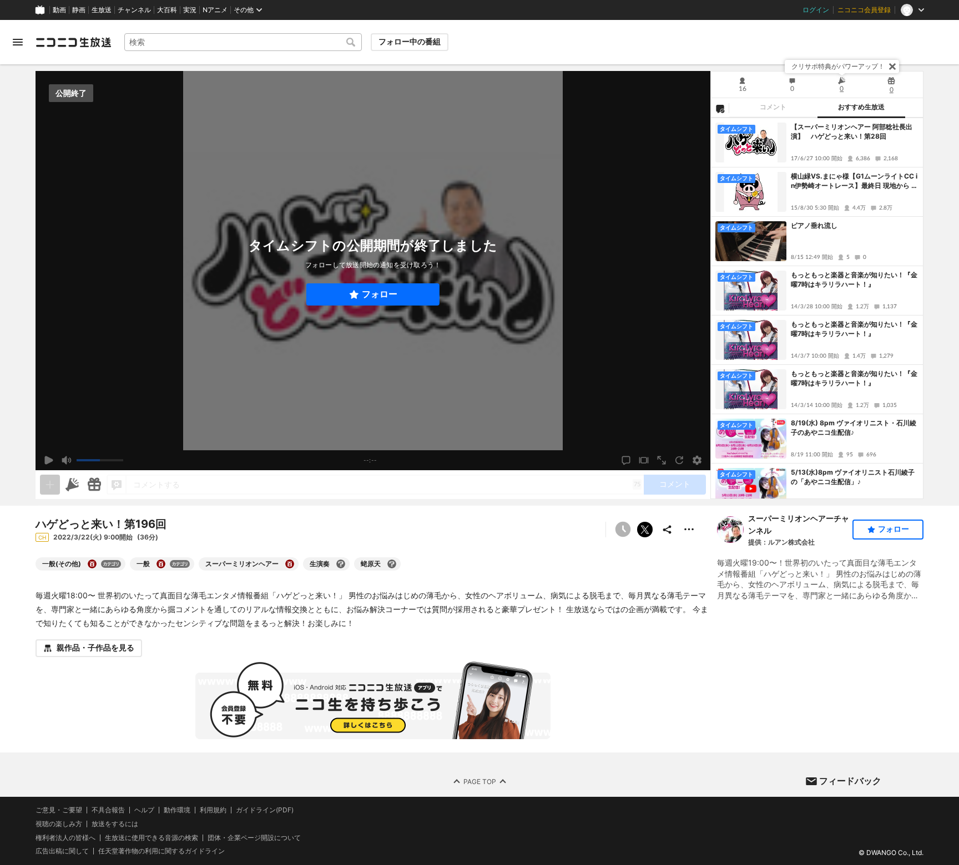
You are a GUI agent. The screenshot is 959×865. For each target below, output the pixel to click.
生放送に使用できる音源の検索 (151, 837)
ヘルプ (144, 810)
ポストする (645, 529)
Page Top (479, 781)
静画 (78, 10)
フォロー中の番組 (409, 41)
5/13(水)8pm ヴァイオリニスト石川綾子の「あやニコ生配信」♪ (853, 477)
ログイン (815, 10)
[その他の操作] (689, 529)
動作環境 (177, 810)
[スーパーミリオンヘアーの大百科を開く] (289, 563)
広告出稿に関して (62, 851)
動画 (59, 10)
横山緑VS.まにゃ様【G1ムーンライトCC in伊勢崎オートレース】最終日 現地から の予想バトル (854, 181)
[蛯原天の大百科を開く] (391, 563)
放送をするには (115, 823)
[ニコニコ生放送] (73, 42)
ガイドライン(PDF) (265, 810)
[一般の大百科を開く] (161, 563)
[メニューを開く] (18, 42)
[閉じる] (892, 66)
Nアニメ (215, 10)
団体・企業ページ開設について (254, 837)
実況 (189, 10)
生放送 (102, 10)
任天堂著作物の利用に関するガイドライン (161, 851)
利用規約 (213, 810)
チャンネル (134, 10)
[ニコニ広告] (72, 485)
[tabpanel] (817, 308)
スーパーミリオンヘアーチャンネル (798, 524)
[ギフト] (94, 485)
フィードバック (850, 780)
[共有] (667, 529)
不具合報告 (108, 810)
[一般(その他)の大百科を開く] (92, 563)
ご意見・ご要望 (59, 810)
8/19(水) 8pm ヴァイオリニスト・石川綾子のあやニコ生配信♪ (853, 427)
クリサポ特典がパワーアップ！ (838, 66)
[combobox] (243, 42)
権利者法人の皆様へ (65, 837)
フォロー (379, 294)
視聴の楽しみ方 (59, 823)
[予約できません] (622, 529)
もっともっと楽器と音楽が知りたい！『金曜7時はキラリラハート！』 (854, 279)
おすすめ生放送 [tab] (861, 107)
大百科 (167, 10)
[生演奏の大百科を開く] (340, 563)
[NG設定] (720, 108)
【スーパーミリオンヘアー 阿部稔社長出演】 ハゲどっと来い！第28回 (851, 131)
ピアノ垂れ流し (814, 225)
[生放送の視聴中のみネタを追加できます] (50, 485)
